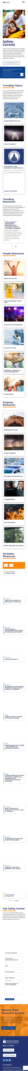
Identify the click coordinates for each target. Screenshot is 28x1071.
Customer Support (9, 1055)
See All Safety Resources (11, 62)
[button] (15, 246)
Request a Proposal (8, 1028)
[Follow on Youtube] (10, 1060)
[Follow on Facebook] (4, 1060)
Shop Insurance (8, 1050)
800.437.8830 (8, 1046)
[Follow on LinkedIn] (7, 1060)
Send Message (9, 999)
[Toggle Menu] (23, 2)
